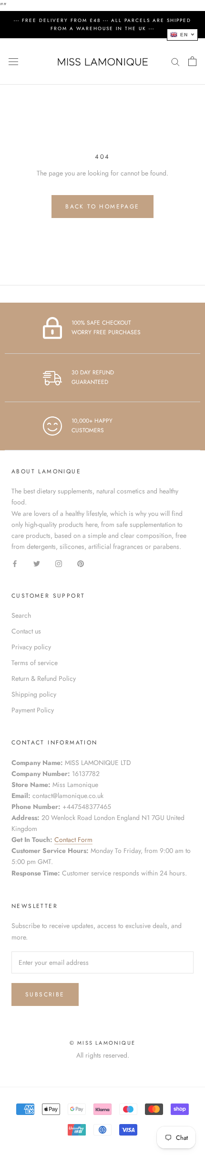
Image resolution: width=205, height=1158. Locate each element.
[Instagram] (58, 562)
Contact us (26, 631)
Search (21, 615)
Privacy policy (31, 647)
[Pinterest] (80, 562)
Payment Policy (32, 710)
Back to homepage (102, 206)
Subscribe (45, 994)
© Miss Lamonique (102, 1043)
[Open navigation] (13, 62)
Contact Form (73, 839)
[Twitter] (36, 562)
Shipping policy (33, 694)
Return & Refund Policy (43, 678)
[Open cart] (192, 61)
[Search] (175, 61)
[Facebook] (14, 562)
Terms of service (34, 662)
